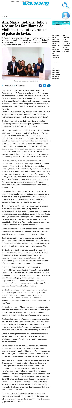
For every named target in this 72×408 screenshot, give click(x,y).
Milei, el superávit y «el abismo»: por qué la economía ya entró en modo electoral (66, 44)
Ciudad (4, 16)
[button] (40, 85)
